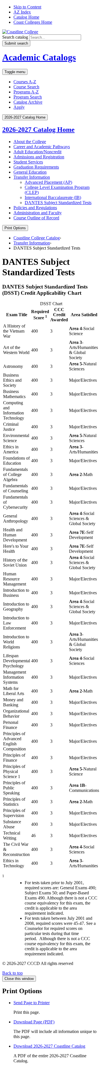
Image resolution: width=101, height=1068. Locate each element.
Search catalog (15, 37)
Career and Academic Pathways (41, 146)
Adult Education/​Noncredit (37, 151)
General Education (30, 172)
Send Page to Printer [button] (31, 1002)
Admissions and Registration (38, 156)
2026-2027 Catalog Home (38, 129)
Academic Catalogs (39, 57)
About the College (29, 141)
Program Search (27, 97)
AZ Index (22, 12)
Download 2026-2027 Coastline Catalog (49, 1046)
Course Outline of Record (36, 217)
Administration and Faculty (37, 212)
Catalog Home (26, 17)
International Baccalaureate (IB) (53, 197)
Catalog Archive (27, 102)
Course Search (26, 86)
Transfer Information (31, 177)
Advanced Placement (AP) (48, 182)
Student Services (28, 162)
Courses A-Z (24, 81)
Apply (19, 107)
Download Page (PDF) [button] (33, 1021)
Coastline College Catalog (36, 237)
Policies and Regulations (35, 207)
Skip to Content (27, 7)
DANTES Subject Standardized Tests (58, 202)
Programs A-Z (26, 91)
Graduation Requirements (36, 167)
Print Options (15, 228)
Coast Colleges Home (32, 22)
